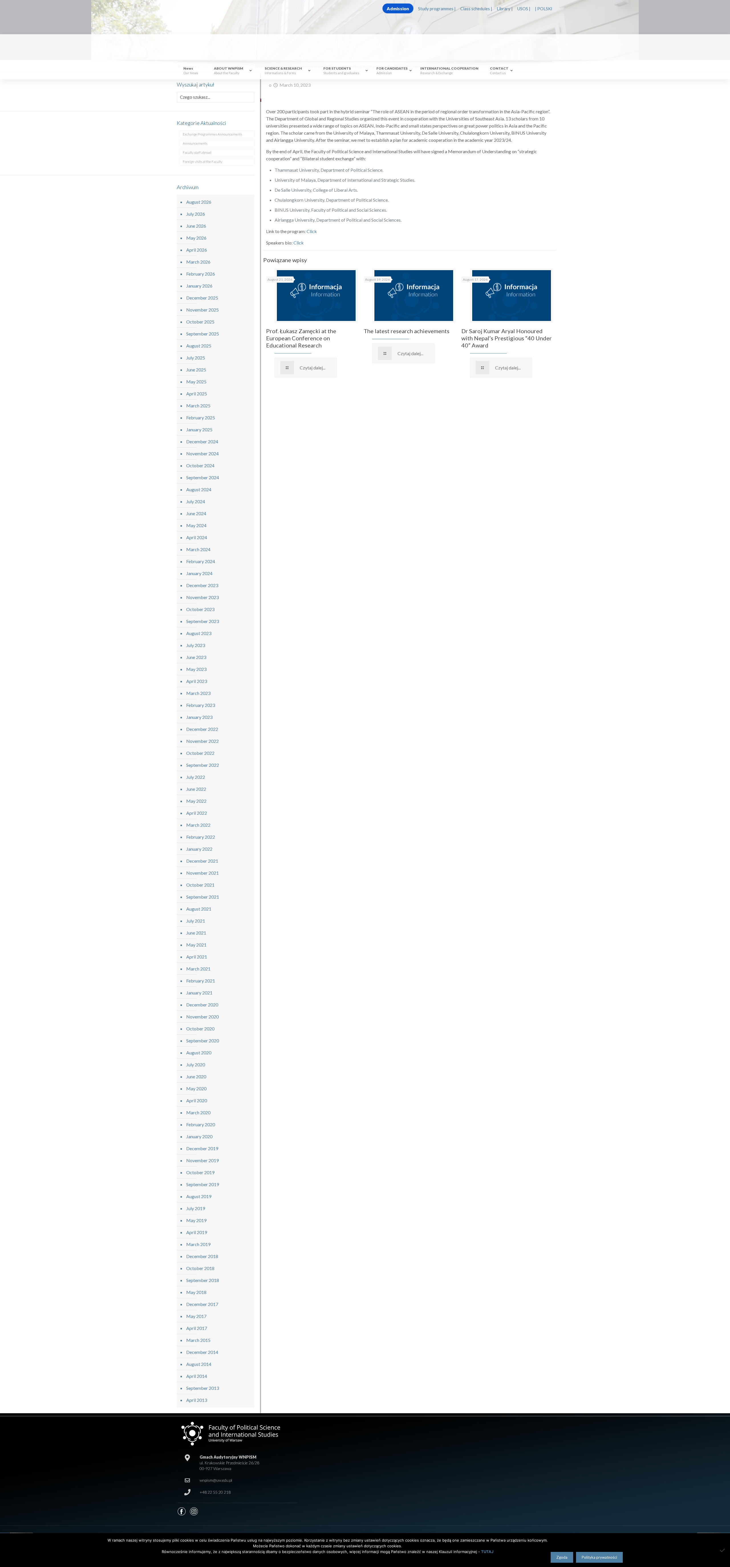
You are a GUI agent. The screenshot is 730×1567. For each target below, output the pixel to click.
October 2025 (200, 321)
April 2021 (196, 956)
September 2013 (202, 1388)
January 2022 (199, 849)
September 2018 (202, 1280)
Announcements (195, 143)
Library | (505, 8)
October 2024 (200, 465)
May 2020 (196, 1088)
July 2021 (195, 920)
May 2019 (196, 1220)
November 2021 (202, 873)
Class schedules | (476, 8)
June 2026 (196, 226)
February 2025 (200, 417)
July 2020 (195, 1064)
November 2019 (202, 1160)
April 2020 (196, 1100)
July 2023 (195, 645)
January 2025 (199, 429)
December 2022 (202, 729)
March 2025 (198, 405)
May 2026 (196, 237)
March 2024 (198, 549)
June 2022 (196, 789)
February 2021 (200, 980)
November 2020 (202, 1016)
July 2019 (195, 1208)
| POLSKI (543, 8)
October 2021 (200, 884)
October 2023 (200, 609)
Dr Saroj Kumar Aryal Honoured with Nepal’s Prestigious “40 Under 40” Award (506, 338)
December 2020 (202, 1004)
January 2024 (199, 573)
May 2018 (196, 1292)
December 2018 (202, 1256)
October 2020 (200, 1028)
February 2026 (200, 273)
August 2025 (198, 345)
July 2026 (195, 214)
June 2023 (196, 657)
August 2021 (198, 908)
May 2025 (196, 381)
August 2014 (198, 1364)
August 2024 (198, 489)
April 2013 (196, 1400)
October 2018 (200, 1268)
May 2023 (196, 669)
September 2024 (202, 477)
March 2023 (198, 693)
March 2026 (198, 261)
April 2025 (196, 393)
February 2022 (200, 837)
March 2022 (198, 825)
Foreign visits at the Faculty (202, 161)
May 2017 (196, 1316)
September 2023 (202, 621)
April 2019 (196, 1232)
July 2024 (195, 501)
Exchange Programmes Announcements (212, 134)
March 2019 (198, 1244)
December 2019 (202, 1148)
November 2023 (202, 597)
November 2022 (202, 741)
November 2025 (202, 309)
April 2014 (196, 1376)
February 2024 (200, 561)
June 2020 (196, 1076)
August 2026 (198, 202)
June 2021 (196, 932)
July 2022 (195, 777)
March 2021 (198, 968)
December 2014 (202, 1352)
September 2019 (202, 1184)
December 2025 (202, 297)
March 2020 (198, 1112)
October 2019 (200, 1172)
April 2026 (196, 249)
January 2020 (199, 1136)
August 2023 (198, 633)
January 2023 (199, 717)
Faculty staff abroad (197, 152)
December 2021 (202, 861)
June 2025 (196, 369)
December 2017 (202, 1304)
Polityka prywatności (599, 1557)
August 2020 (198, 1052)
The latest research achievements (406, 330)
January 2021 (199, 992)
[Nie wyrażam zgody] (723, 1550)
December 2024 (202, 441)
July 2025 (195, 357)
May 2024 (196, 525)
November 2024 (202, 453)
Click (312, 231)
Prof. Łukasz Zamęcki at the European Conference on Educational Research (301, 338)
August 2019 (198, 1196)
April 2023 (196, 681)
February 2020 (200, 1124)
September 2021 (202, 896)
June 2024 (196, 513)
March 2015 (198, 1340)
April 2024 (196, 537)
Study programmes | (437, 8)
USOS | (523, 8)
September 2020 (202, 1040)
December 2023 (202, 585)
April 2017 (196, 1328)
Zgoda (561, 1557)
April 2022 (196, 813)
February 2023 (200, 705)
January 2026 (199, 285)
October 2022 (200, 753)
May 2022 (196, 801)
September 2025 (202, 333)
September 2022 (202, 765)
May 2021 (196, 944)
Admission (398, 8)
